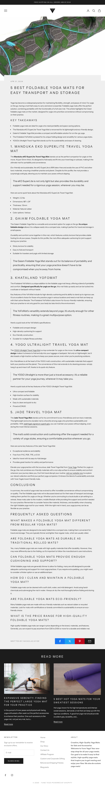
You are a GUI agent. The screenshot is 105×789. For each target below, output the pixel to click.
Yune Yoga (72, 467)
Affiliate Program (47, 754)
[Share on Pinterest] (80, 641)
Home (42, 737)
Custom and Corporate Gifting (52, 758)
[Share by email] (89, 641)
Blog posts (44, 767)
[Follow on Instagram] (12, 775)
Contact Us (44, 750)
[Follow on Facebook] (5, 775)
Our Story (44, 746)
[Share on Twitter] (70, 641)
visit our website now (74, 473)
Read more (8, 724)
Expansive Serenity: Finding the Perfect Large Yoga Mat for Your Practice (26, 701)
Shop (42, 741)
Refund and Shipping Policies (52, 763)
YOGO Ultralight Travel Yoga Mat (27, 350)
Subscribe (14, 761)
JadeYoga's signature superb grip (37, 424)
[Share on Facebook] (60, 641)
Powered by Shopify (62, 783)
